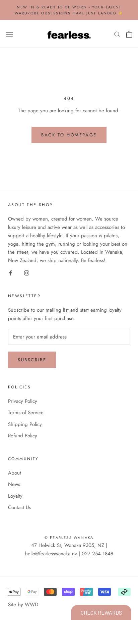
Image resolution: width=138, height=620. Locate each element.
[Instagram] (26, 272)
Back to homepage (69, 135)
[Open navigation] (9, 34)
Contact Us (19, 507)
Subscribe (32, 360)
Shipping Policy (25, 424)
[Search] (117, 34)
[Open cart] (129, 34)
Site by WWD (23, 604)
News (14, 484)
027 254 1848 (97, 553)
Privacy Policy (22, 401)
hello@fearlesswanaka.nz (51, 553)
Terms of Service (26, 412)
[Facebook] (10, 272)
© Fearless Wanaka (69, 537)
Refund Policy (22, 435)
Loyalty (15, 496)
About (14, 473)
